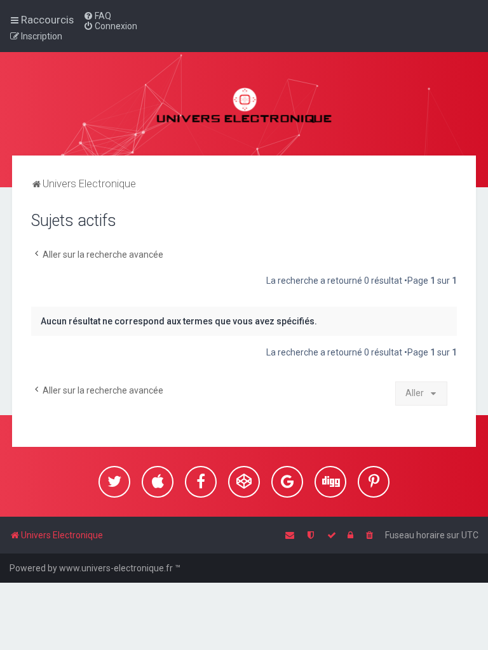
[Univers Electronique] (244, 104)
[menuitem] (97, 16)
